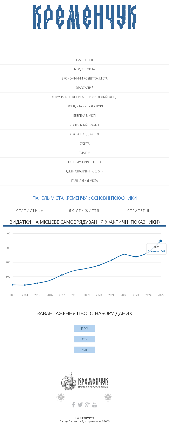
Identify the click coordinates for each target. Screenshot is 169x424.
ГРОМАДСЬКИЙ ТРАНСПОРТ (84, 106)
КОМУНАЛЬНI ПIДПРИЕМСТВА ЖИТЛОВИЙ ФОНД (84, 97)
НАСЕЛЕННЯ (84, 60)
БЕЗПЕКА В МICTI (84, 116)
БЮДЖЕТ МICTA (84, 69)
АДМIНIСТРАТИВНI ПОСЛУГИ (84, 171)
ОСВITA (84, 143)
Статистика (30, 210)
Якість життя (84, 210)
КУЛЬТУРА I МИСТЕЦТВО (84, 162)
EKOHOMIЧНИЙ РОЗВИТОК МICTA (84, 78)
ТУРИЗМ (84, 153)
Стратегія (138, 210)
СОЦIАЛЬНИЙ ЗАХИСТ (84, 125)
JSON (84, 328)
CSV (84, 339)
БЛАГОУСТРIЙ (84, 88)
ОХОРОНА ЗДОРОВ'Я (84, 134)
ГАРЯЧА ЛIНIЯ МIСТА (84, 181)
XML (85, 350)
